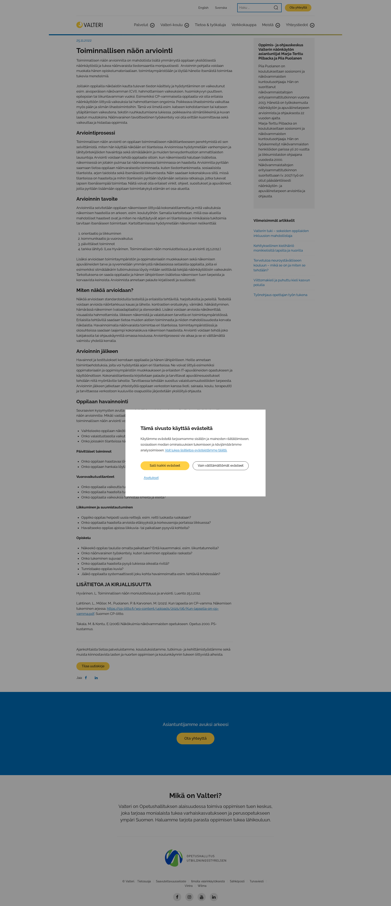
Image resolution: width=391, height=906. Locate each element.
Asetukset (151, 478)
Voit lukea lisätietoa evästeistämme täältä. (196, 450)
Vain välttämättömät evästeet (221, 465)
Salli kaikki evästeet (165, 465)
